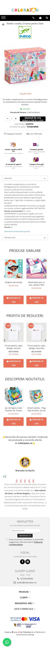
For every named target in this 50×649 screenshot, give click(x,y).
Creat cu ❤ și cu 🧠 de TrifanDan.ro (19, 632)
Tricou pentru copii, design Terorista (36, 347)
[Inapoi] (2, 24)
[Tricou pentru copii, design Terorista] (36, 332)
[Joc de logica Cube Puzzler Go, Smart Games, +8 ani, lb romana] (13, 395)
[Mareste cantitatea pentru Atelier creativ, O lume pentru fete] (16, 118)
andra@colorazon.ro (27, 582)
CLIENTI (24, 597)
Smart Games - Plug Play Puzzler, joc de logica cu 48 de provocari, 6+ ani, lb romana (36, 409)
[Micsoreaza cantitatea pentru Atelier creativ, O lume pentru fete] (7, 118)
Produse (24, 591)
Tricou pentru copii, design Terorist (13, 347)
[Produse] (3, 18)
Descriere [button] (8, 178)
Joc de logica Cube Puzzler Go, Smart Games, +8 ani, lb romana (13, 409)
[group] (25, 65)
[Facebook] (22, 561)
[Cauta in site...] (47, 17)
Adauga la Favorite (14, 133)
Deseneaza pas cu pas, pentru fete (36, 283)
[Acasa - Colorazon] (25, 10)
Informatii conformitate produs (17, 231)
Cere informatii (35, 133)
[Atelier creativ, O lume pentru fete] (25, 65)
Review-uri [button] (9, 237)
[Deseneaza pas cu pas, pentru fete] (36, 268)
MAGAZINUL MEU (24, 603)
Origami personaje (13, 282)
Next (45, 68)
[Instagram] (27, 561)
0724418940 (26, 578)
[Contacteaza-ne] (33, 17)
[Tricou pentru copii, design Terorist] (13, 332)
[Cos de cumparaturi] (40, 17)
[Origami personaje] (13, 268)
